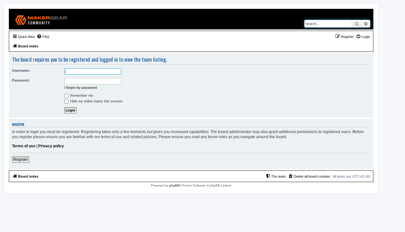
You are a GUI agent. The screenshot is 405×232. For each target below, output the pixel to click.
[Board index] (41, 19)
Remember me (81, 95)
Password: (21, 80)
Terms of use (23, 146)
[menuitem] (43, 36)
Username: (21, 70)
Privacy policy (51, 146)
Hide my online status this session (95, 101)
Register (20, 159)
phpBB (174, 185)
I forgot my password (80, 87)
